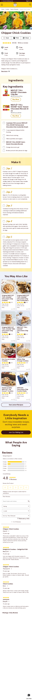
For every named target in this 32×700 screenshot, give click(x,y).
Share (27, 38)
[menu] (2, 5)
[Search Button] (30, 5)
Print (17, 38)
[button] (5, 71)
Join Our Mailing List (16, 432)
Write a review (23, 43)
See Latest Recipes (16, 405)
